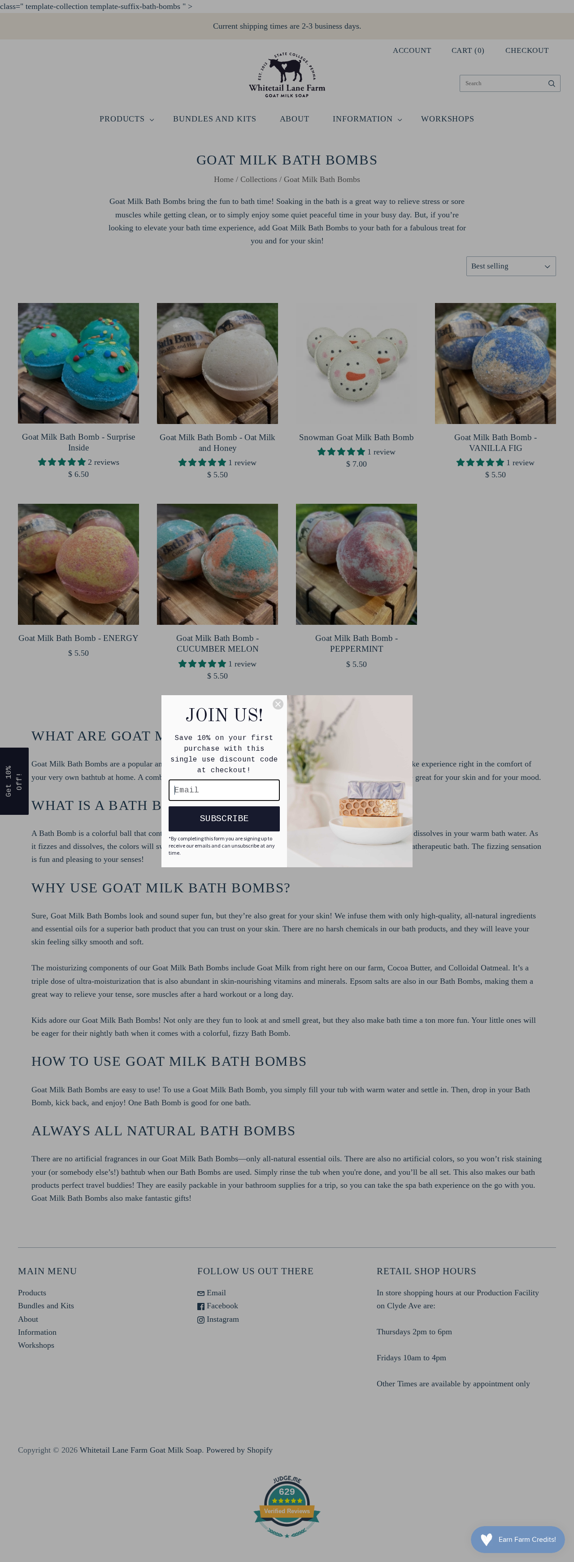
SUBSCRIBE (224, 818)
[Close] (278, 704)
